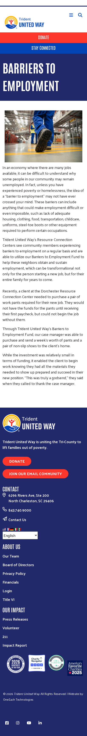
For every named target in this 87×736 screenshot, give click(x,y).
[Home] (43, 6)
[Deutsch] (12, 528)
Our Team (11, 556)
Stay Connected (43, 47)
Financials (11, 582)
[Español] (20, 528)
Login (7, 590)
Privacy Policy (14, 573)
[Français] (8, 528)
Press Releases (15, 619)
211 (5, 636)
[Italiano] (16, 528)
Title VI (9, 599)
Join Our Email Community (35, 473)
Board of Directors (18, 564)
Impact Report (15, 645)
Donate (43, 37)
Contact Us (17, 519)
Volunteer (11, 627)
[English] (4, 528)
